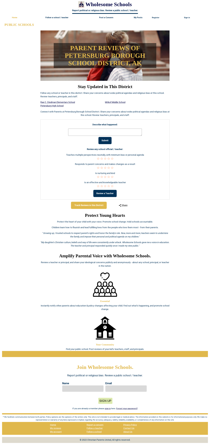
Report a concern (95, 425)
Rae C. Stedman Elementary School (57, 102)
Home (53, 425)
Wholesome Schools (108, 4)
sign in (108, 408)
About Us (127, 431)
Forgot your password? (127, 408)
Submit (105, 140)
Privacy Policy (130, 425)
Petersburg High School (52, 105)
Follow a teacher (95, 428)
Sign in (187, 18)
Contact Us (128, 428)
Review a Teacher (105, 193)
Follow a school (94, 431)
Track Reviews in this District (88, 205)
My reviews (55, 428)
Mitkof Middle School (115, 102)
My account (56, 431)
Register (155, 18)
